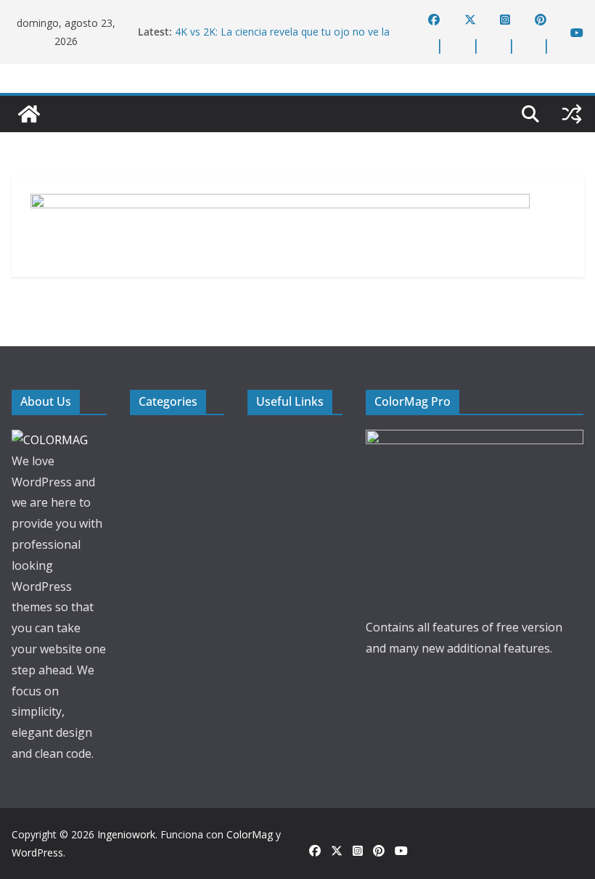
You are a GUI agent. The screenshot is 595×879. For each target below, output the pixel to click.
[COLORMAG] (50, 440)
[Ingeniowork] (29, 114)
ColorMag (249, 834)
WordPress (37, 852)
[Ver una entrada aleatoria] (571, 114)
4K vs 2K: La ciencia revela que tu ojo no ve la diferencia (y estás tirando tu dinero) (282, 39)
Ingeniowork (126, 834)
